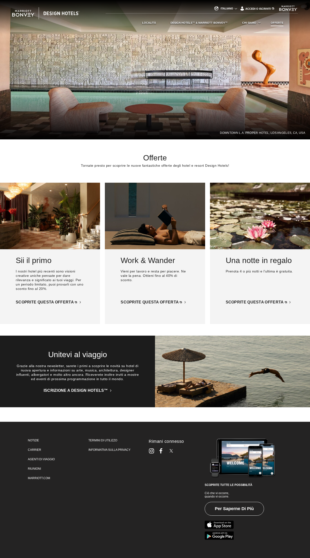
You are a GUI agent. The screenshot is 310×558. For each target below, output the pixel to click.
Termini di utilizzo (102, 440)
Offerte (277, 22)
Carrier (34, 450)
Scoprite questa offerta (45, 302)
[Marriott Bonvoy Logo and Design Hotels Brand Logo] (52, 15)
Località (149, 22)
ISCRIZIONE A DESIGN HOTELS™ (76, 390)
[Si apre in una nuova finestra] (219, 524)
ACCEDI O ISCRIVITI (258, 8)
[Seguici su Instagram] (151, 450)
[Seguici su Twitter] (171, 450)
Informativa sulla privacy (109, 450)
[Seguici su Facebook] (161, 450)
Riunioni (34, 468)
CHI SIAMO (249, 22)
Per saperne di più (234, 508)
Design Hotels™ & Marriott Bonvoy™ (199, 22)
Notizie (33, 440)
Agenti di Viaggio (41, 459)
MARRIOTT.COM (39, 478)
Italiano (227, 8)
